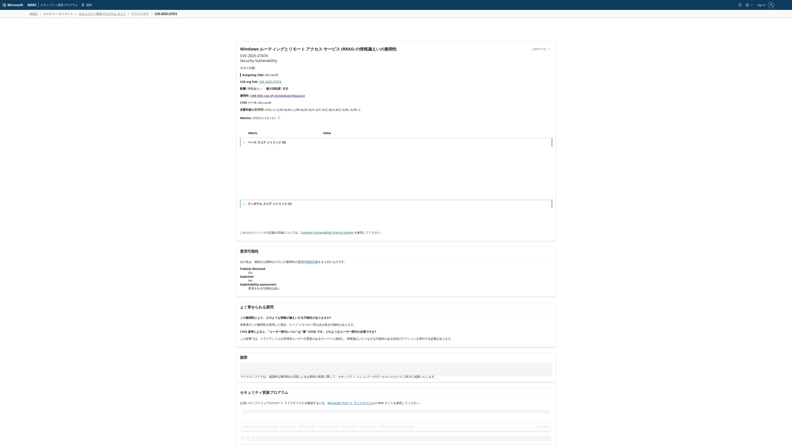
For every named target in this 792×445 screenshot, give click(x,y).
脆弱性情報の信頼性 (262, 233)
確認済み (330, 233)
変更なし (330, 185)
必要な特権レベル (261, 171)
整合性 (254, 198)
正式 (327, 226)
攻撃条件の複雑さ (261, 165)
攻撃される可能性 (261, 220)
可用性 (254, 204)
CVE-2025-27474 (272, 82)
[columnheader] (285, 142)
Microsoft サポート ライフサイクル (351, 412)
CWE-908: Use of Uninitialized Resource (277, 96)
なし (327, 171)
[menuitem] (32, 5)
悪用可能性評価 (308, 271)
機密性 (254, 191)
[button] (322, 142)
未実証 (329, 220)
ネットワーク (332, 158)
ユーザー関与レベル (262, 178)
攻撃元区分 (257, 158)
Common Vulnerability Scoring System (327, 242)
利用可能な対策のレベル (264, 226)
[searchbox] (267, 432)
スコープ (256, 185)
